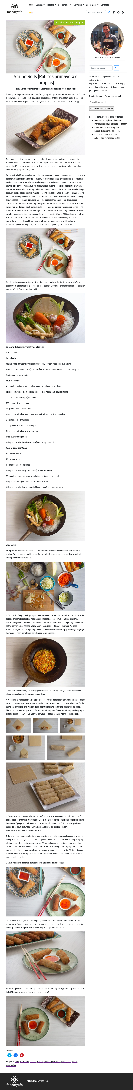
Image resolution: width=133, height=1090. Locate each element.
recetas (33, 1061)
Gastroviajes (64, 5)
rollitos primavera (52, 1061)
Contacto (105, 5)
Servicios (78, 5)
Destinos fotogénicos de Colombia (109, 120)
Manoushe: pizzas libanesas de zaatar (110, 124)
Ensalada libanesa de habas (106, 134)
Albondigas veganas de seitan (107, 138)
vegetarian (11, 1065)
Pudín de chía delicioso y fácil (106, 127)
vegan (74, 1061)
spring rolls (66, 1061)
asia (17, 1061)
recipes (40, 1061)
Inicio (31, 5)
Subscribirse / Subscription (101, 108)
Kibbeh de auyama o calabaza (107, 131)
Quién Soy (40, 5)
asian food (24, 1061)
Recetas (50, 5)
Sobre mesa (91, 5)
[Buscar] (109, 12)
